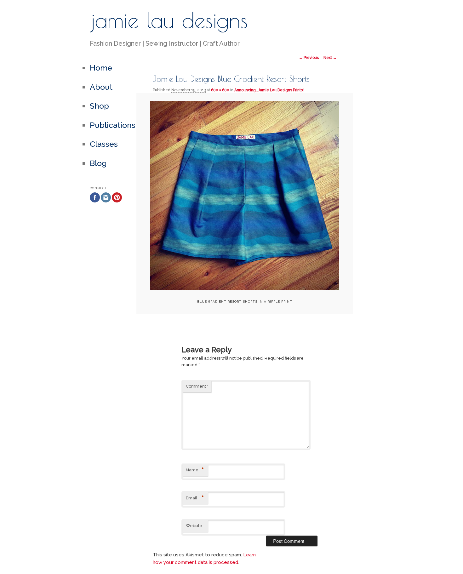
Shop (99, 106)
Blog (98, 163)
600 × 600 (220, 90)
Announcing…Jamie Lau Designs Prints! (269, 90)
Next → (330, 57)
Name (195, 470)
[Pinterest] (117, 212)
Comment (197, 386)
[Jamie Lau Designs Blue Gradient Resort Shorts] (244, 195)
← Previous (309, 57)
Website (194, 525)
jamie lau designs (169, 20)
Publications (112, 125)
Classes (104, 144)
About (101, 87)
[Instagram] (106, 212)
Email (195, 498)
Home (101, 67)
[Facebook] (95, 212)
